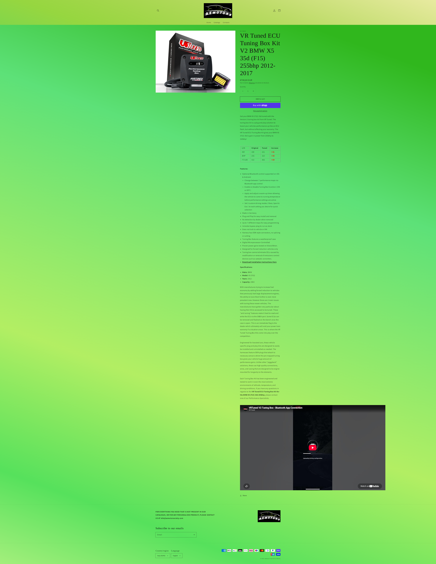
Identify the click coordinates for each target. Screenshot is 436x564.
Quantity (243, 87)
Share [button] (245, 495)
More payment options (260, 111)
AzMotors (267, 558)
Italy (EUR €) (161, 556)
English (175, 556)
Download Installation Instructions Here (259, 262)
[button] (158, 10)
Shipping (252, 83)
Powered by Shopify (275, 558)
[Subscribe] (193, 534)
